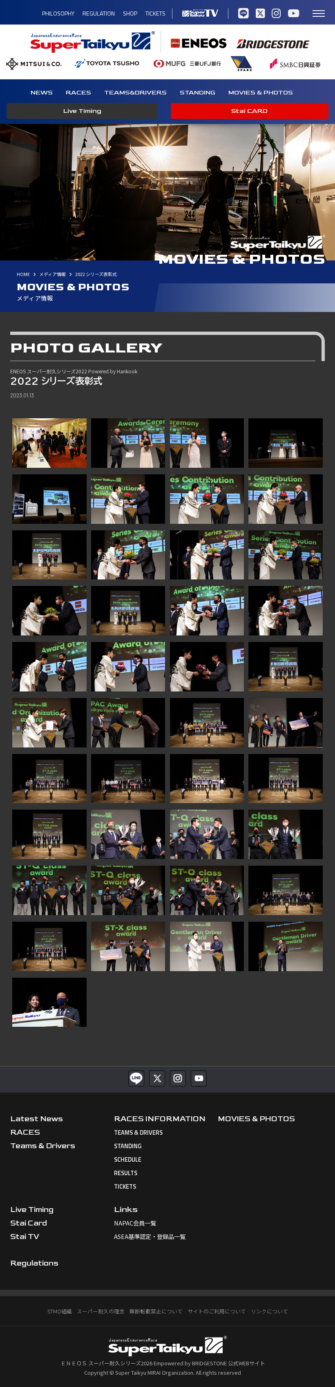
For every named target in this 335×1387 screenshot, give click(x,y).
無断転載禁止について (156, 1311)
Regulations (34, 1263)
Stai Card (28, 1223)
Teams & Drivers (42, 1146)
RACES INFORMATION (159, 1119)
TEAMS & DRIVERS (138, 1132)
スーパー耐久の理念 (101, 1311)
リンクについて (269, 1311)
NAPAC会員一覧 (135, 1223)
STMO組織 (59, 1311)
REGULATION (99, 13)
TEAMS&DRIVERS (135, 93)
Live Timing (82, 111)
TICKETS (155, 13)
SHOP (130, 13)
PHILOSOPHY (58, 13)
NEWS (42, 93)
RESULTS (125, 1173)
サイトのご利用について (217, 1311)
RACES (78, 93)
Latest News (36, 1119)
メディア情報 (52, 274)
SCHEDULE (127, 1159)
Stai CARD (249, 111)
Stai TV (24, 1236)
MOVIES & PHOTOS (260, 93)
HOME (23, 274)
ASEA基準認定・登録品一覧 (149, 1236)
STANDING (197, 93)
